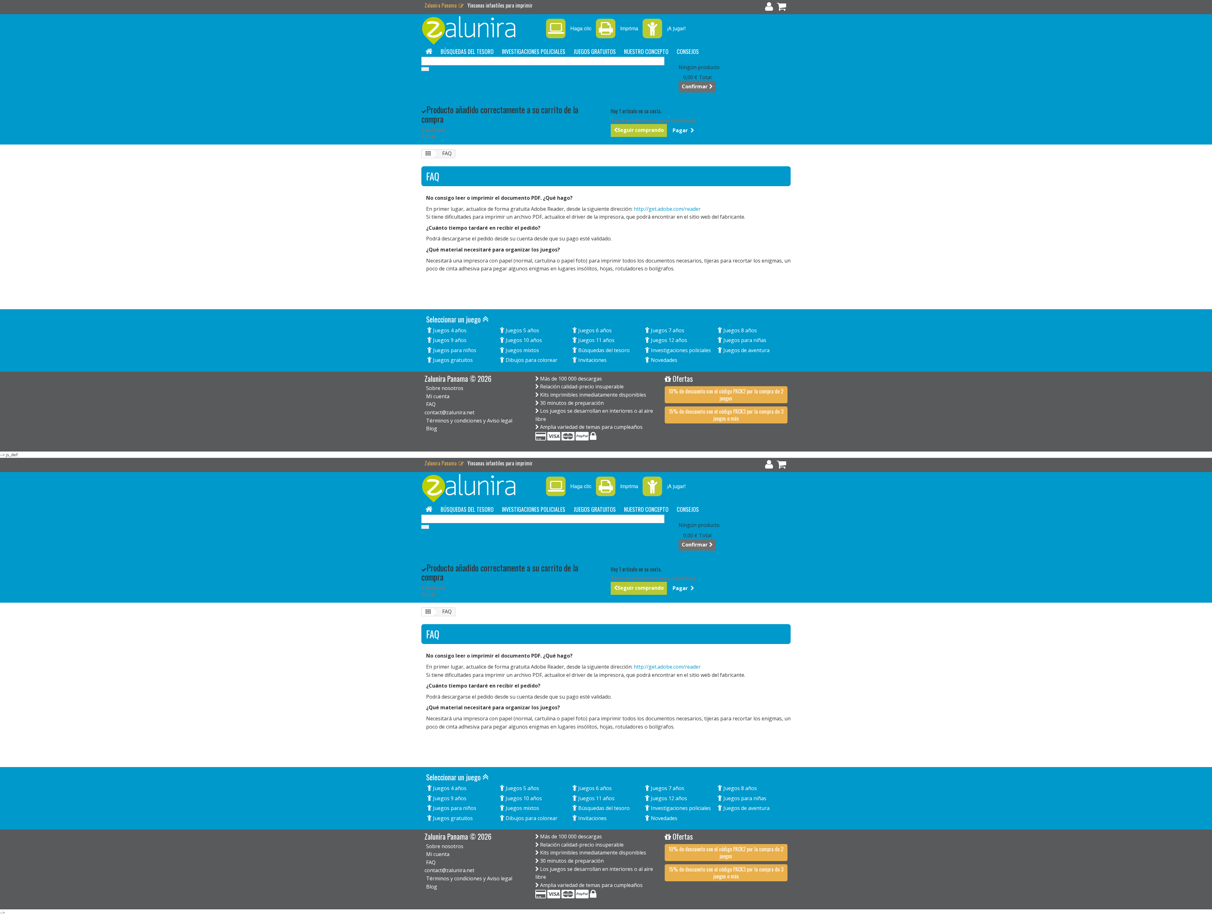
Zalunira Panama (441, 5)
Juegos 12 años (668, 340)
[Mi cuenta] (769, 8)
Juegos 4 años (449, 330)
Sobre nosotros (444, 388)
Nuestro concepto (646, 51)
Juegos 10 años (523, 340)
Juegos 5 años (521, 330)
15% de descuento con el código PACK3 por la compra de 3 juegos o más (726, 415)
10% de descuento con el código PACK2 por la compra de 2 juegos (725, 394)
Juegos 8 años (739, 330)
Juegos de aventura (745, 350)
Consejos (688, 51)
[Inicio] (429, 51)
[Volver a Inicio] (428, 154)
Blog (431, 428)
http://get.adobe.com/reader (667, 208)
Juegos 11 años (596, 340)
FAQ (431, 404)
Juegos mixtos (521, 350)
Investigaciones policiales (533, 51)
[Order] (781, 8)
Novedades (663, 360)
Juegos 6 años (594, 330)
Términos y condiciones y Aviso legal (469, 420)
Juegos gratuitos (594, 51)
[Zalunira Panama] (479, 30)
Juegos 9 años (449, 340)
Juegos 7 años (667, 330)
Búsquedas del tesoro (467, 51)
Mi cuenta (437, 396)
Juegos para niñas (744, 340)
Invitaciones (592, 360)
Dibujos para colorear (530, 360)
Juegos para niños (454, 350)
